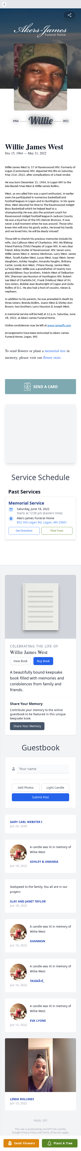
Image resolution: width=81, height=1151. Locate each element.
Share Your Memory (27, 726)
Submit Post (40, 797)
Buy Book (43, 661)
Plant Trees (56, 530)
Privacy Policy (29, 1132)
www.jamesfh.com (59, 325)
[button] (40, 1065)
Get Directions (24, 530)
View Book (20, 661)
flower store (52, 357)
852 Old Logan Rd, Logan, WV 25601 (42, 522)
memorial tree (55, 350)
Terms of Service (51, 1132)
